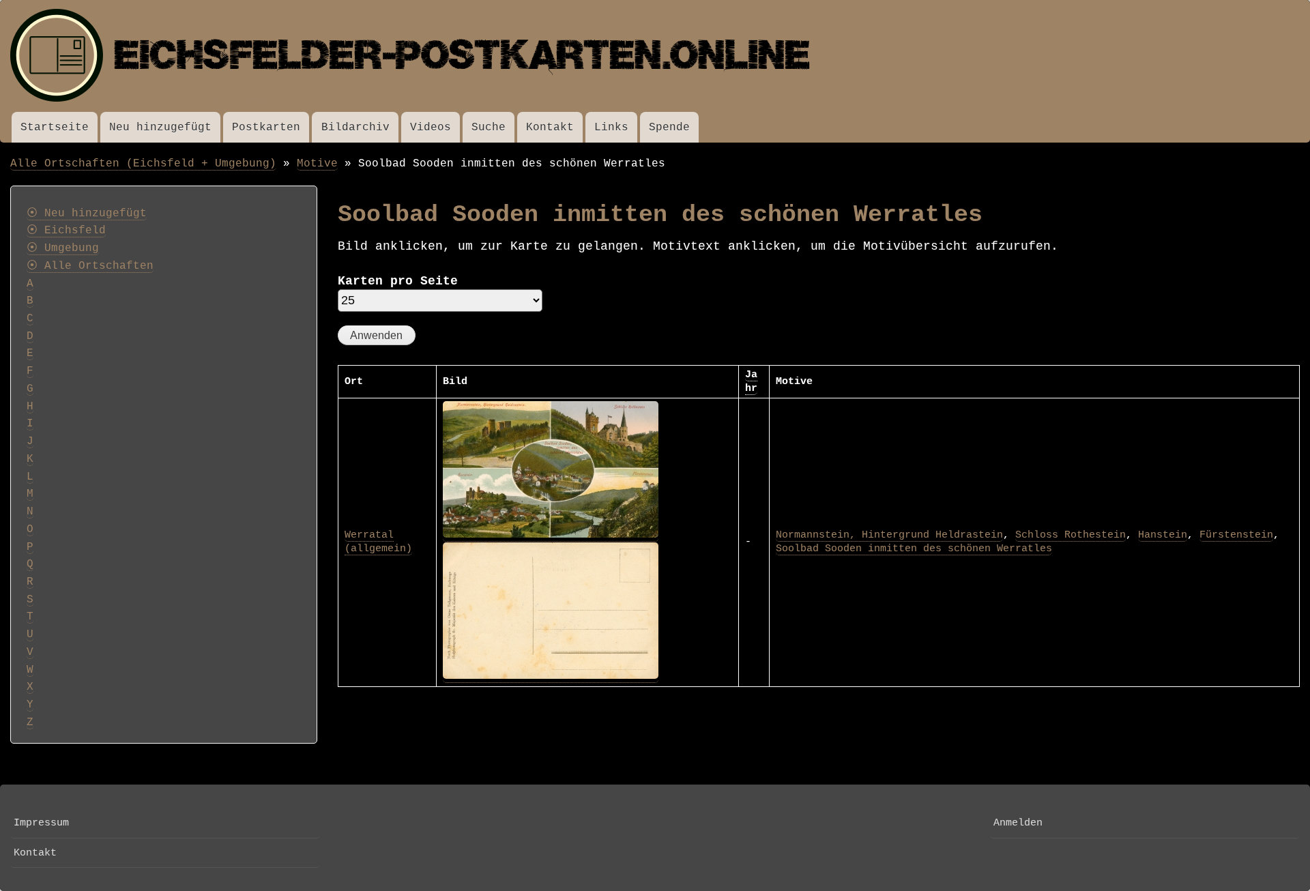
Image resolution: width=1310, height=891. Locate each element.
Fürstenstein (1236, 535)
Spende (669, 127)
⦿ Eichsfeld (66, 230)
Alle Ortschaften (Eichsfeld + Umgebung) (143, 163)
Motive (317, 163)
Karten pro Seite (398, 281)
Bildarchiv (355, 127)
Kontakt (550, 127)
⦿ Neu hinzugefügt (87, 213)
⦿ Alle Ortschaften (90, 266)
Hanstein (1162, 535)
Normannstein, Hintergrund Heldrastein (889, 535)
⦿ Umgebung (63, 248)
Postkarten (266, 127)
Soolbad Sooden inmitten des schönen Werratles (914, 548)
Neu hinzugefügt (160, 127)
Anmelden (1018, 823)
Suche (488, 127)
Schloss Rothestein (1070, 535)
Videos (430, 127)
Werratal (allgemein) (378, 542)
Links (611, 127)
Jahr (751, 381)
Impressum (41, 823)
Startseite (54, 127)
